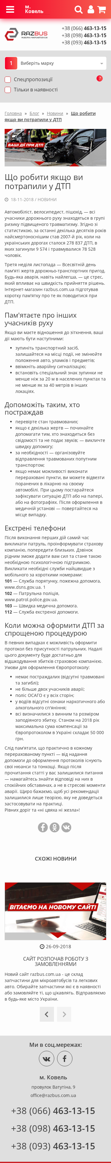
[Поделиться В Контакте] (66, 827)
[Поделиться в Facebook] (43, 827)
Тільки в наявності (36, 89)
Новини (47, 199)
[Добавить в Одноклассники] (55, 827)
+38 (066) (84, 28)
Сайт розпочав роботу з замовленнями (55, 961)
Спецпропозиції (33, 79)
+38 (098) (84, 35)
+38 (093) (84, 42)
